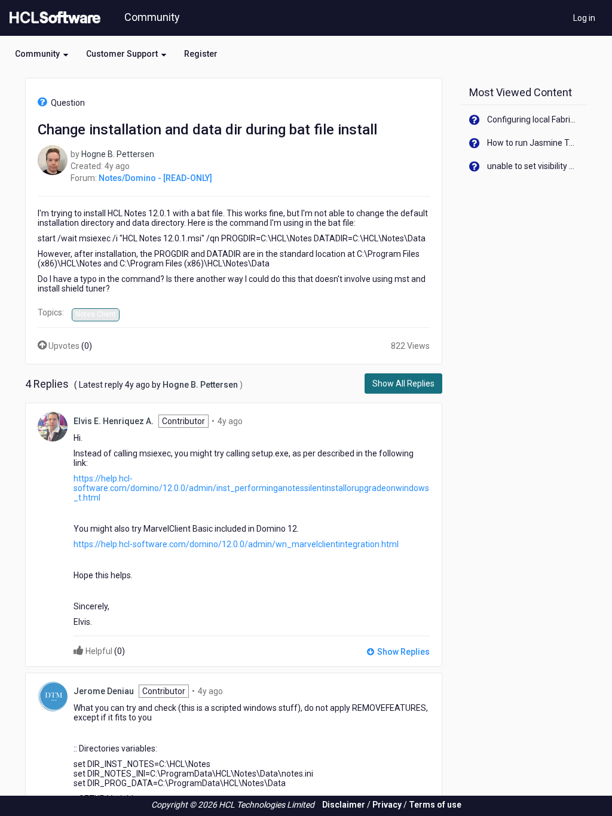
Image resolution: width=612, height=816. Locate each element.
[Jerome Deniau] (53, 695)
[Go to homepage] (52, 18)
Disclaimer (343, 804)
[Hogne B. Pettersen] (53, 159)
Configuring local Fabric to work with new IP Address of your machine (533, 119)
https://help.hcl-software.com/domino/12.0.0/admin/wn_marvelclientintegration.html (236, 544)
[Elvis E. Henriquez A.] (53, 425)
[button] (41, 54)
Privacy (387, 804)
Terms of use (435, 804)
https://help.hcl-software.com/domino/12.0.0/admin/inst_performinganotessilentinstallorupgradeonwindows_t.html (251, 488)
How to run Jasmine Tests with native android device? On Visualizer (533, 143)
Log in (584, 18)
